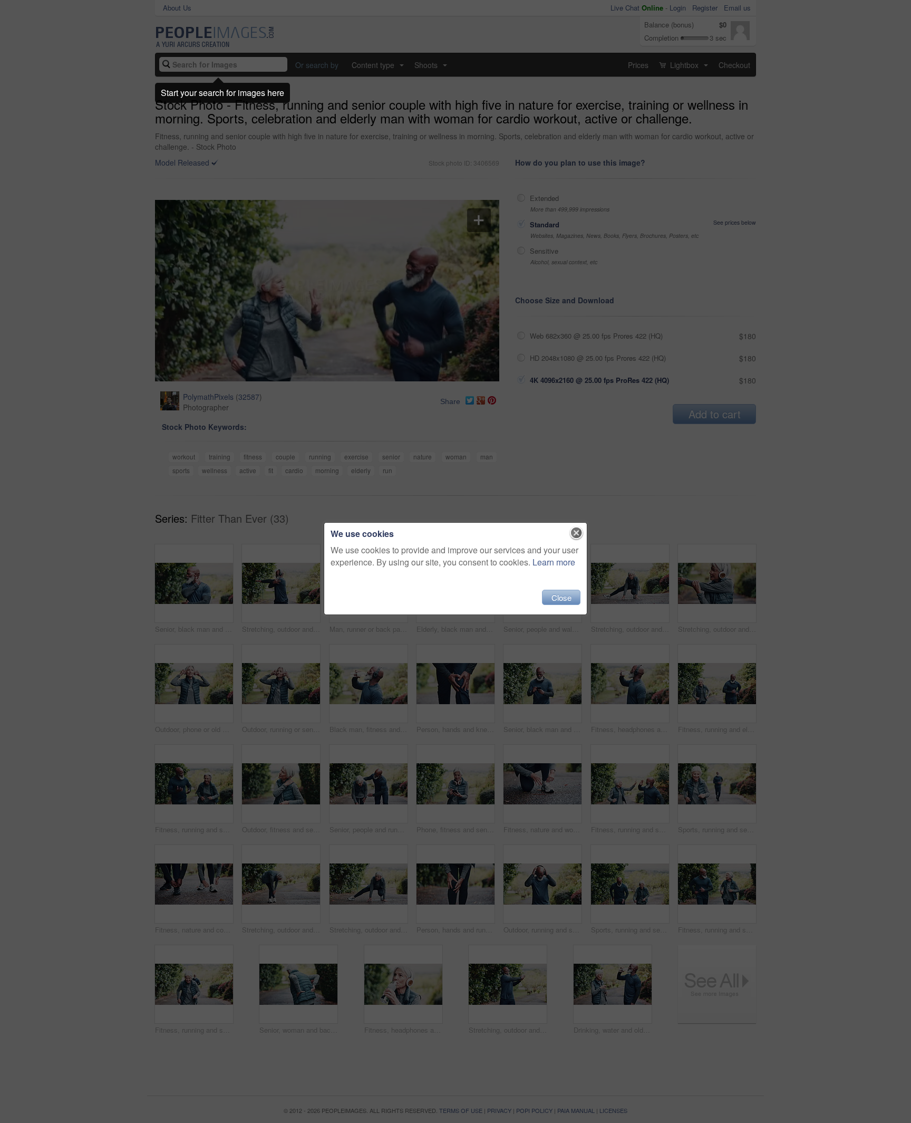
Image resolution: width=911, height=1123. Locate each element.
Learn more (553, 562)
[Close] (576, 533)
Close (561, 597)
